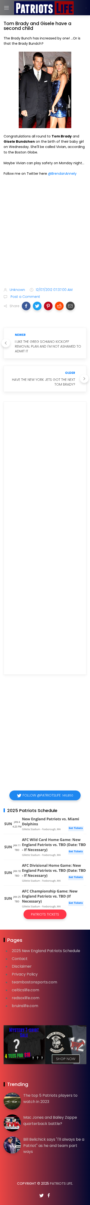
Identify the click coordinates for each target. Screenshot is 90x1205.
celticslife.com (25, 990)
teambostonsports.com (34, 982)
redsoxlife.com (25, 998)
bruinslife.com (25, 1006)
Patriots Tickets (45, 914)
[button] (26, 306)
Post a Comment (25, 296)
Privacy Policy (25, 974)
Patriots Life (61, 1183)
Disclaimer (22, 966)
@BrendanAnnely (62, 173)
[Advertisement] (45, 232)
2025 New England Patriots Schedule (46, 951)
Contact (20, 958)
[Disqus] (45, 474)
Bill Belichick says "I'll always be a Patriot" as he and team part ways (53, 1145)
